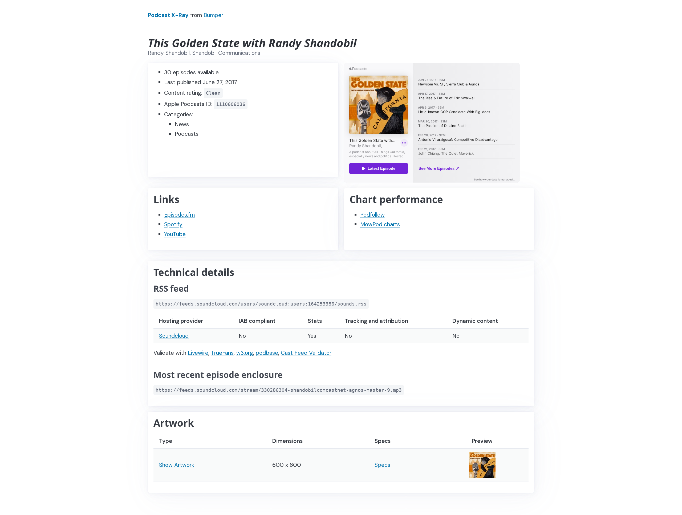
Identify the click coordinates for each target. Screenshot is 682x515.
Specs (382, 465)
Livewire (198, 353)
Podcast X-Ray (168, 15)
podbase (267, 353)
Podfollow (372, 215)
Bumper (213, 15)
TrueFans (222, 353)
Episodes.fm (179, 215)
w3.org (244, 353)
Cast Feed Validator (306, 353)
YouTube (175, 234)
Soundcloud (174, 336)
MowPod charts (380, 224)
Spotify (173, 224)
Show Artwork (176, 465)
